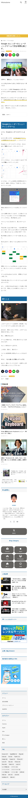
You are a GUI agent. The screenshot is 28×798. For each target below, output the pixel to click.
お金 (18, 764)
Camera (4, 724)
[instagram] (14, 521)
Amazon (12, 651)
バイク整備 (5, 772)
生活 (17, 774)
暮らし (4, 739)
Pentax (17, 761)
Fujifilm (17, 756)
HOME (4, 40)
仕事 (22, 772)
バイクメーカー (15, 769)
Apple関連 (13, 754)
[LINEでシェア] (13, 54)
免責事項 (4, 709)
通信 (12, 777)
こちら (17, 140)
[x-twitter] (10, 521)
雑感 (3, 742)
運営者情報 (5, 701)
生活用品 (5, 777)
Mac (11, 761)
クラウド (14, 767)
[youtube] (17, 521)
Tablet (11, 764)
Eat (10, 756)
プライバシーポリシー (8, 705)
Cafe (4, 756)
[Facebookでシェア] (6, 54)
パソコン (14, 772)
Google (7, 378)
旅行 (10, 774)
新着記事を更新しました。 (14, 36)
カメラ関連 (5, 767)
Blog (21, 754)
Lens (4, 761)
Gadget (4, 759)
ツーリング (5, 769)
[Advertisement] (14, 19)
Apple (3, 727)
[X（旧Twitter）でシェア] (2, 54)
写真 (4, 774)
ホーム (4, 698)
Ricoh (4, 764)
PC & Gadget (10, 40)
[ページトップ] (24, 794)
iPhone (19, 759)
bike (3, 731)
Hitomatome (5, 2)
